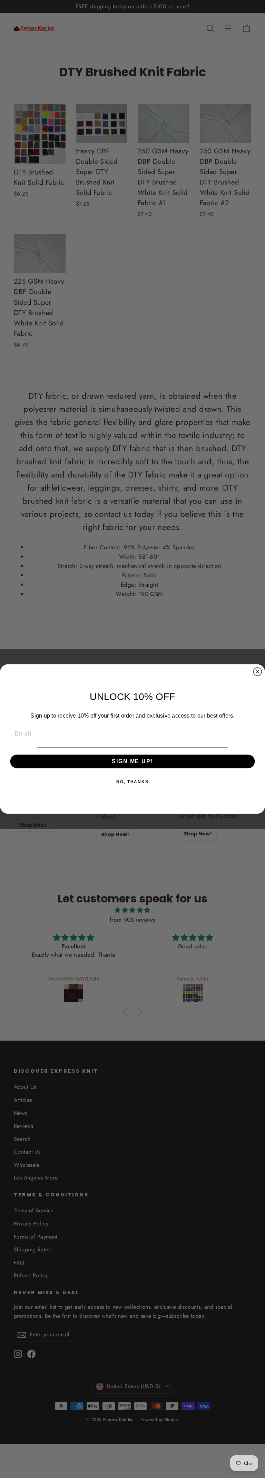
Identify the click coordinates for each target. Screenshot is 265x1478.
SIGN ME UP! (132, 761)
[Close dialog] (258, 671)
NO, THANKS (132, 781)
